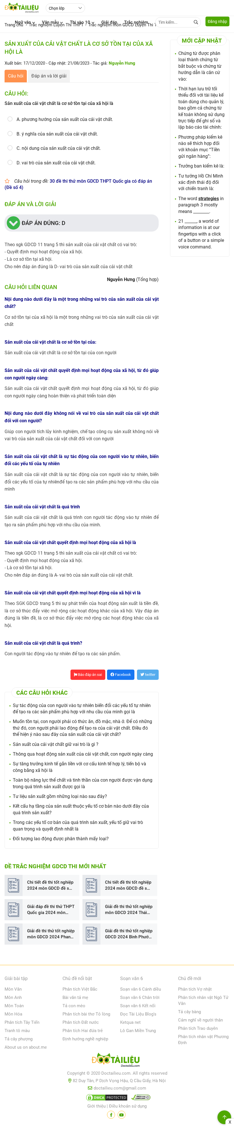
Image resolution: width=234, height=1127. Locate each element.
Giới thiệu (96, 1106)
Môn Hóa (13, 1014)
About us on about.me (26, 1047)
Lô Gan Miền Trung (138, 1030)
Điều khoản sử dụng (128, 1106)
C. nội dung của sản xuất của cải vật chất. (59, 148)
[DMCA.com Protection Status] (105, 1098)
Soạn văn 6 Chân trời (140, 997)
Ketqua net (130, 1022)
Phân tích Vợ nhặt (195, 989)
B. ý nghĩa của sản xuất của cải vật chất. (57, 134)
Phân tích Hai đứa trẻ (82, 1030)
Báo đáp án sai (89, 674)
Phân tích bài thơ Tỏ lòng (86, 1014)
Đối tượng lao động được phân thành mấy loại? (61, 838)
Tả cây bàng (189, 1011)
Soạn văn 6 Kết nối (138, 1005)
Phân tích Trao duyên (198, 1028)
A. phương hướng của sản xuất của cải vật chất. (65, 119)
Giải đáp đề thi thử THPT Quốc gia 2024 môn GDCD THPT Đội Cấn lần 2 (50, 910)
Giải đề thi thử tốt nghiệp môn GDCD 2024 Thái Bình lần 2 (128, 910)
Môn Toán (14, 1005)
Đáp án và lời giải (48, 76)
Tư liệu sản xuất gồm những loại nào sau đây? (60, 796)
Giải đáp (109, 22)
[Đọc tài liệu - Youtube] (122, 1115)
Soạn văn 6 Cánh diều (140, 989)
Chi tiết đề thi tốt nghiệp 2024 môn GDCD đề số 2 (50, 885)
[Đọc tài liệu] (111, 1115)
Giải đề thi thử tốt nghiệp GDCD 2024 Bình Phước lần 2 (128, 934)
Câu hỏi (15, 76)
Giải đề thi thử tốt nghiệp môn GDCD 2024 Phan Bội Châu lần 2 (50, 934)
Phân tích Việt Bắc (79, 989)
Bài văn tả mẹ (75, 997)
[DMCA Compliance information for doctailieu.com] (139, 1098)
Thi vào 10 (80, 22)
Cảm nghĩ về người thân (200, 1020)
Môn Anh (13, 997)
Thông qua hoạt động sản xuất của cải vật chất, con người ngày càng (83, 754)
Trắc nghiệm (136, 22)
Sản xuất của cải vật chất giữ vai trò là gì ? (55, 744)
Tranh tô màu (17, 1030)
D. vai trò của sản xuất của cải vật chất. (56, 163)
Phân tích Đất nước (80, 1022)
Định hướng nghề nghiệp (85, 1039)
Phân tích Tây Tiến (22, 1022)
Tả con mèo (73, 1005)
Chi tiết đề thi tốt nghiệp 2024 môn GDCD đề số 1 (128, 885)
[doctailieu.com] (117, 1061)
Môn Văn (13, 989)
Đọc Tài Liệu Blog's (138, 1014)
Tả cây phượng (19, 1039)
